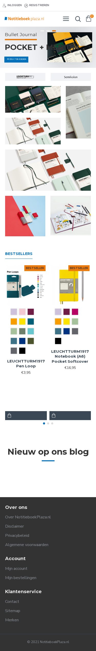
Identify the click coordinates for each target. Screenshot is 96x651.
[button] (44, 423)
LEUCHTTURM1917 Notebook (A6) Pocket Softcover (70, 356)
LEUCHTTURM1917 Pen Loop (26, 364)
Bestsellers (19, 254)
